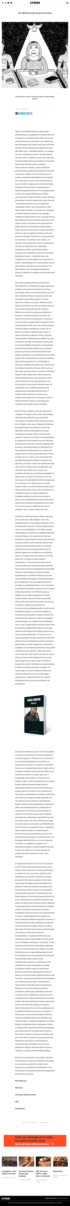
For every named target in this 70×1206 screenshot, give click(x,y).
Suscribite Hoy (51, 1198)
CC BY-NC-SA (58, 1203)
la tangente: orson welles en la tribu (9, 1172)
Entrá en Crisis (62, 1198)
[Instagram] (5, 3)
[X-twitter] (3, 3)
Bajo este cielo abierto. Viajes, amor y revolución (43, 1173)
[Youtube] (11, 3)
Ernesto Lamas (10, 1177)
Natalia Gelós (26, 1180)
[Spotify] (8, 3)
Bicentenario (58, 1171)
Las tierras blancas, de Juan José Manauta (26, 1173)
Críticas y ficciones (29, 1122)
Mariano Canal (25, 97)
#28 (17, 109)
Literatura (43, 1122)
